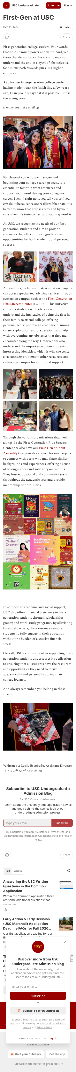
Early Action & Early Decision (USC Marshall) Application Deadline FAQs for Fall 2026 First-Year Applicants (26, 924)
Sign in (68, 5)
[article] (38, 895)
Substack (19, 1064)
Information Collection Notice (41, 835)
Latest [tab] (18, 870)
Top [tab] (7, 870)
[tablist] (13, 871)
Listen (67, 27)
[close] (65, 942)
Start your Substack (27, 1054)
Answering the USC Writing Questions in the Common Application (25, 886)
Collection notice (38, 1044)
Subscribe (53, 5)
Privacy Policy (44, 1027)
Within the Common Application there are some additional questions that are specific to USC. (28, 898)
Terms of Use (56, 832)
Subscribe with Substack (41, 1011)
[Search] (69, 871)
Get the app (57, 1054)
